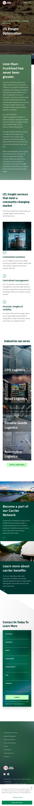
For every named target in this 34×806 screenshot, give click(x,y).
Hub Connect (7, 749)
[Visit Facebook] (4, 774)
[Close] (31, 787)
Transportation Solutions (11, 732)
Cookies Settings (17, 797)
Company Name (10, 667)
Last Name (9, 642)
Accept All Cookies (17, 802)
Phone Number (9, 658)
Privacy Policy (8, 703)
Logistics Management (11, 21)
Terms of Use (16, 779)
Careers (6, 746)
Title (6, 675)
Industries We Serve (9, 739)
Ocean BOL (8, 781)
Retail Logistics (16, 398)
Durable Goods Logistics (16, 425)
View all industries (17, 465)
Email (7, 650)
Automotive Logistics (13, 454)
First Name (9, 634)
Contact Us (7, 756)
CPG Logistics (15, 370)
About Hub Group (8, 753)
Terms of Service (18, 703)
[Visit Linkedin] (8, 774)
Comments (8, 683)
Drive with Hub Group (10, 743)
